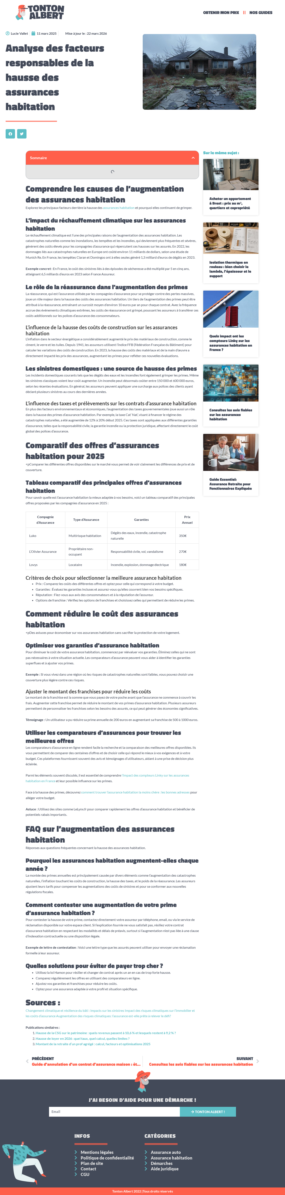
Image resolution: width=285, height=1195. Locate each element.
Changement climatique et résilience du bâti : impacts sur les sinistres (75, 1010)
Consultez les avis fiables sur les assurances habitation (230, 414)
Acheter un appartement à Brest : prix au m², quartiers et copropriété (230, 203)
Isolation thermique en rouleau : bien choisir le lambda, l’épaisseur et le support (230, 269)
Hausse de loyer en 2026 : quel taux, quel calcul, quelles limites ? (83, 1038)
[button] (10, 134)
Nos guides (261, 12)
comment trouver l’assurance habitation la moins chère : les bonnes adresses (135, 792)
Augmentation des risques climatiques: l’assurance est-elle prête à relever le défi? (113, 1016)
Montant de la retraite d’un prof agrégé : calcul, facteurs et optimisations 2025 (93, 1044)
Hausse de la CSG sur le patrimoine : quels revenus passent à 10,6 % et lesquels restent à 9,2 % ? (106, 1033)
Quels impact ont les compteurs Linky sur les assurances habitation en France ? (230, 342)
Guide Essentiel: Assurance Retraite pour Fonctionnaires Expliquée (230, 484)
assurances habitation (119, 208)
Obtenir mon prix (221, 12)
